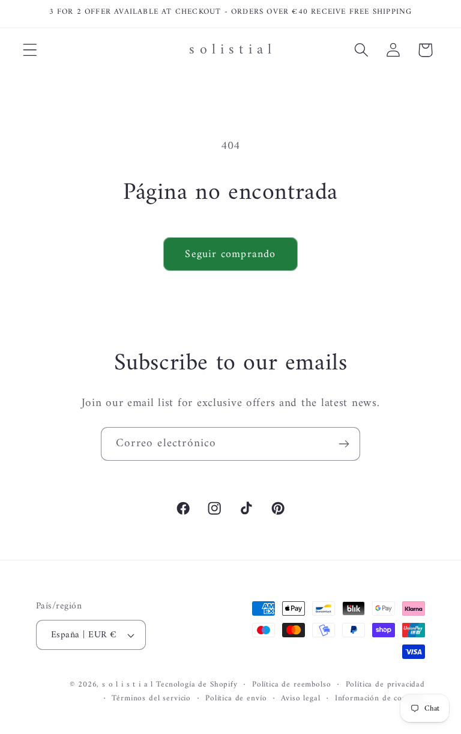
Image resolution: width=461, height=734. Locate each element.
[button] (30, 50)
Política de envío (236, 699)
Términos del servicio (151, 699)
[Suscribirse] (344, 444)
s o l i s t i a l (127, 684)
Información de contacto (380, 699)
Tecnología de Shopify (197, 684)
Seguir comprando (230, 254)
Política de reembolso (291, 685)
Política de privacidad (385, 685)
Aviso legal (300, 699)
